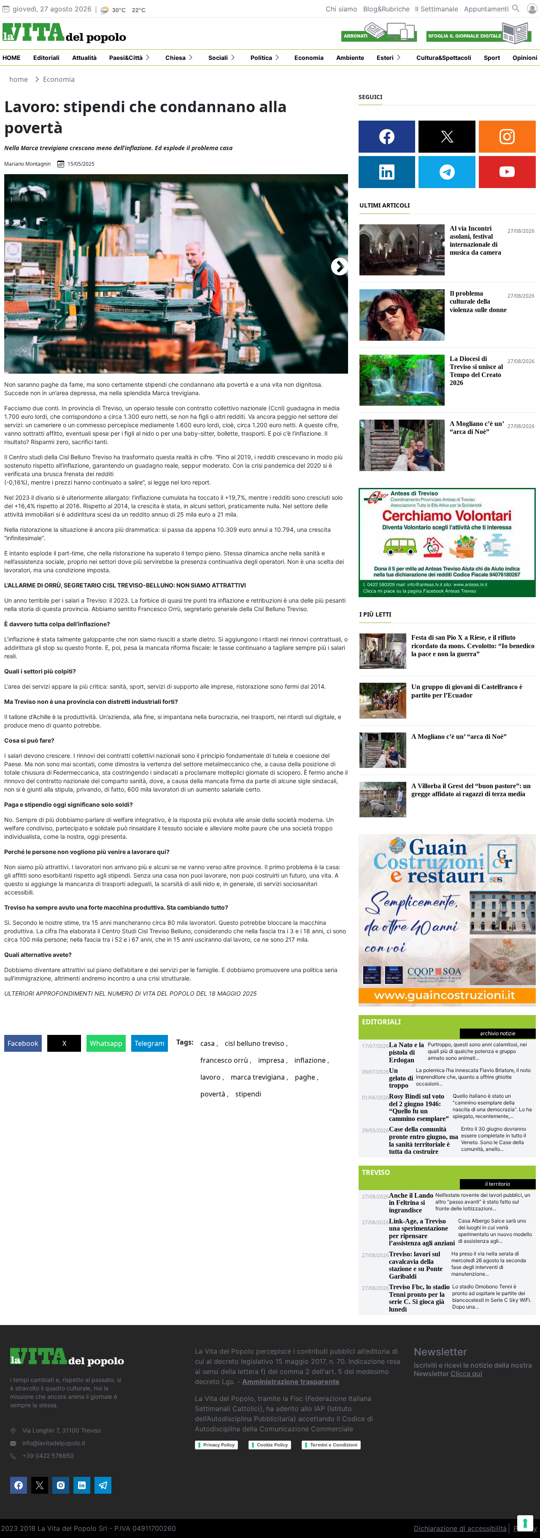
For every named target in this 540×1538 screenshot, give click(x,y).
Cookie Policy (272, 1445)
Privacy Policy (219, 1445)
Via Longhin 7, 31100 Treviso (61, 1430)
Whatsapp (106, 1043)
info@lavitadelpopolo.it (53, 1442)
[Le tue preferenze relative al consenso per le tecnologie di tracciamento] (525, 1523)
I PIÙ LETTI (375, 614)
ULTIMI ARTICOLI (384, 205)
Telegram (150, 1043)
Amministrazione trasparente (291, 1381)
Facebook (23, 1043)
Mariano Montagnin (27, 163)
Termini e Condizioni (333, 1445)
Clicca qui (466, 1373)
